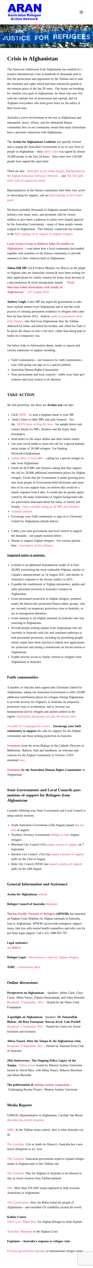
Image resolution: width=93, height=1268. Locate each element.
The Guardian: (16, 1158)
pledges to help (60, 834)
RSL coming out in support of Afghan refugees (43, 234)
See (14, 947)
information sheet (29, 967)
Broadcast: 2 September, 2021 (25, 1002)
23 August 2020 (40, 287)
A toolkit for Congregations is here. (29, 726)
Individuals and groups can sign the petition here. (47, 716)
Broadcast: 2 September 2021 (25, 1026)
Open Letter (50, 151)
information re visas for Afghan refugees (54, 957)
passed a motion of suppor (65, 864)
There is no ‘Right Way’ (22, 1221)
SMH (10, 1129)
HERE (23, 414)
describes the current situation (25, 1120)
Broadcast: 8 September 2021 (25, 1046)
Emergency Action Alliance (37, 545)
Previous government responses (26, 1251)
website (42, 894)
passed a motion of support (67, 854)
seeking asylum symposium (51, 1084)
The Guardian (15, 1144)
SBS (10, 1188)
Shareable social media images (45, 171)
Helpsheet (52, 904)
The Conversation (18, 1202)
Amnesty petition (21, 511)
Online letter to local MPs (27, 458)
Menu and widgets (81, 12)
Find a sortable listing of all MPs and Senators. (51, 506)
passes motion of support (62, 844)
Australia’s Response (19, 1231)
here (22, 760)
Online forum (27, 1065)
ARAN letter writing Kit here (35, 424)
